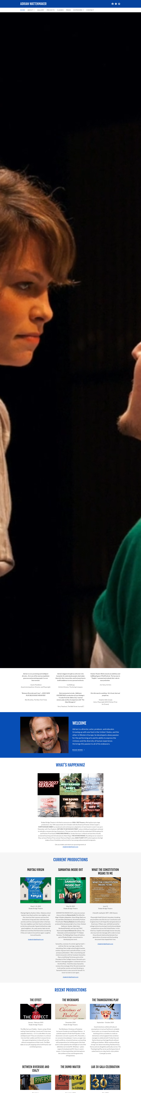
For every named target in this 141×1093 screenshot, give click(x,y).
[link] (45, 4)
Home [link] (22, 10)
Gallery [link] (40, 10)
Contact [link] (90, 10)
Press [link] (68, 10)
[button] (31, 10)
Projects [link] (51, 10)
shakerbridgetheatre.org (70, 847)
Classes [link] (60, 10)
